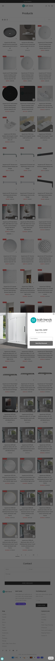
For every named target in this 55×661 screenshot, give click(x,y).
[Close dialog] (54, 314)
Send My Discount (41, 343)
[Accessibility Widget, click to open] (2, 658)
